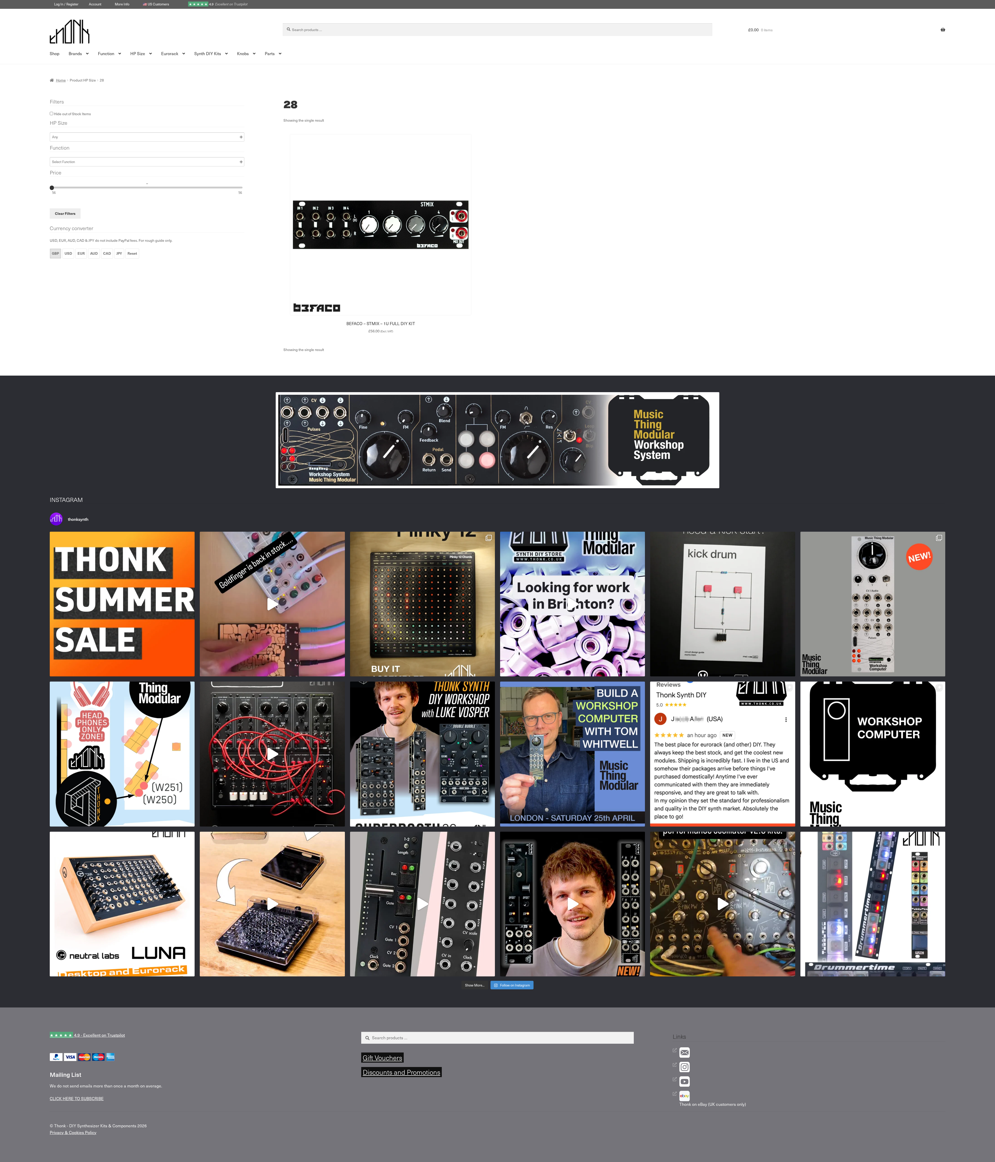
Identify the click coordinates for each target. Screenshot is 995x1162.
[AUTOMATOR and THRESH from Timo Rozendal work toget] (422, 904)
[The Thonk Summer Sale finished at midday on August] (122, 604)
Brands (75, 53)
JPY (119, 253)
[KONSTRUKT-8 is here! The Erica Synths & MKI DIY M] (272, 754)
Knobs (243, 53)
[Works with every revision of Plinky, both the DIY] (272, 904)
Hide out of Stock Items (72, 113)
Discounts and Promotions (401, 1072)
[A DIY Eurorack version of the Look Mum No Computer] (722, 904)
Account (95, 4)
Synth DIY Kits (207, 53)
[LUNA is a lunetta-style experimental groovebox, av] (122, 904)
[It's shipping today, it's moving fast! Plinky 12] (422, 604)
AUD (94, 253)
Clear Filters (65, 213)
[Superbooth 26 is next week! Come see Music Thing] (122, 754)
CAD (107, 253)
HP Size (137, 53)
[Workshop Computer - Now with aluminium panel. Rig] (872, 604)
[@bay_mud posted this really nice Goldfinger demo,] (272, 604)
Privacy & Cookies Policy (73, 1132)
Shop (54, 53)
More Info (122, 4)
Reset (132, 253)
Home (61, 80)
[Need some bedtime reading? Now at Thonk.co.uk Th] (722, 604)
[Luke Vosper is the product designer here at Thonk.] (572, 904)
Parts (270, 53)
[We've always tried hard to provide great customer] (722, 754)
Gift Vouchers (382, 1058)
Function (106, 53)
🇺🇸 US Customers (156, 4)
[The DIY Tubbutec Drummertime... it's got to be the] (872, 904)
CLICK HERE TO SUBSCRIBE (77, 1098)
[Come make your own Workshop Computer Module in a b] (572, 754)
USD (68, 253)
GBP (55, 253)
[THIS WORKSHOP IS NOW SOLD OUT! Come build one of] (422, 754)
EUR (81, 253)
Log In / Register (66, 4)
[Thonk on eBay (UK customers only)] (812, 1096)
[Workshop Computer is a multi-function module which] (872, 754)
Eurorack (169, 53)
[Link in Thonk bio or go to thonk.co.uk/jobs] (572, 604)
